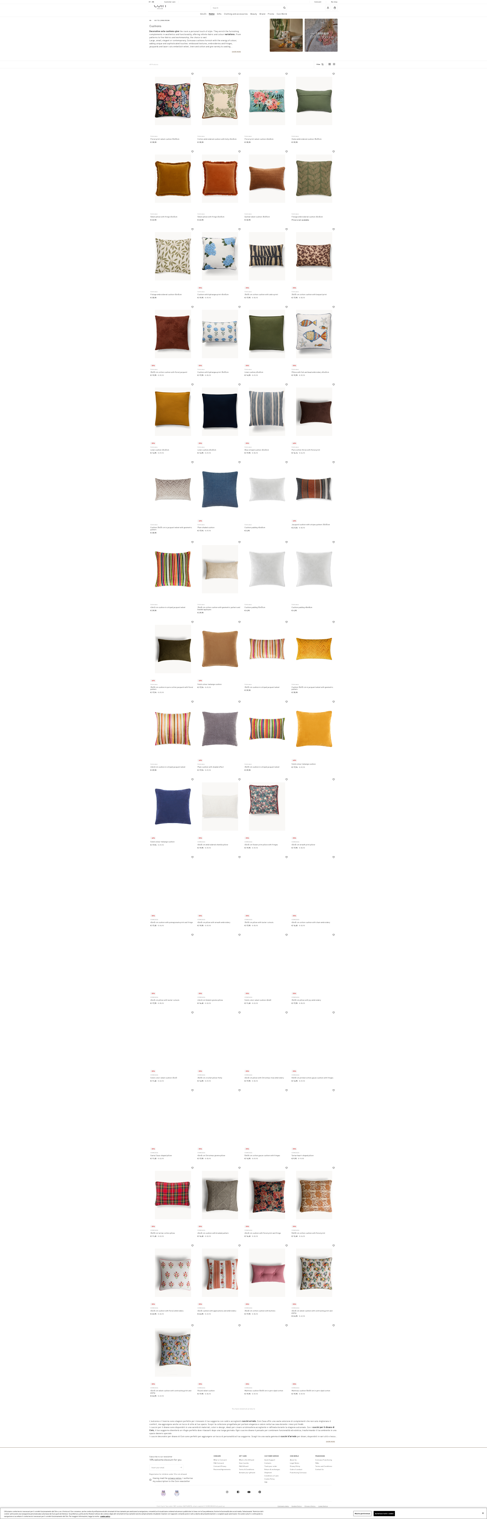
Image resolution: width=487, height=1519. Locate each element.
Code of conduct (296, 1469)
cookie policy (105, 1516)
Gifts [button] (219, 14)
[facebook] (238, 1491)
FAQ (265, 1482)
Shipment (268, 1473)
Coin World (294, 1456)
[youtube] (248, 1491)
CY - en (151, 2)
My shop (334, 2)
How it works (244, 1463)
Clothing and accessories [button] (236, 14)
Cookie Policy (269, 1479)
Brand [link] (262, 14)
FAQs (317, 1463)
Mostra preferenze (362, 1513)
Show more (236, 51)
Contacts (267, 1463)
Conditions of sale (271, 1476)
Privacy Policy (295, 1466)
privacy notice (174, 1478)
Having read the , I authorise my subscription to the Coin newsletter (173, 1479)
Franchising (320, 1456)
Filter (318, 64)
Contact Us (319, 1469)
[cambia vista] (330, 64)
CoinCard (217, 1456)
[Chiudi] (483, 1513)
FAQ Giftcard (243, 1466)
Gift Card (243, 1456)
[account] (328, 8)
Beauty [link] (253, 14)
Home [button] (211, 14)
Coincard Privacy (220, 1466)
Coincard (317, 2)
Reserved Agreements (222, 1469)
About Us (293, 1460)
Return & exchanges (272, 1469)
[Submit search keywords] (284, 8)
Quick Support (269, 1460)
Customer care (169, 2)
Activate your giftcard (247, 1473)
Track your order (270, 1466)
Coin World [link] (282, 14)
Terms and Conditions (323, 1466)
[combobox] (249, 8)
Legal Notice (323, 1506)
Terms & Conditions (246, 1469)
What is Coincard (220, 1460)
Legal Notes (294, 1463)
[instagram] (227, 1491)
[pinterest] (259, 1491)
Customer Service (271, 1456)
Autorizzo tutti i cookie (384, 1513)
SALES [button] (203, 14)
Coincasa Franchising (323, 1460)
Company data (283, 1506)
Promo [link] (271, 14)
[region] (243, 1513)
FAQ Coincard (219, 1463)
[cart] (335, 8)
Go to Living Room (162, 20)
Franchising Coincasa (298, 1473)
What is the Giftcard (246, 1460)
